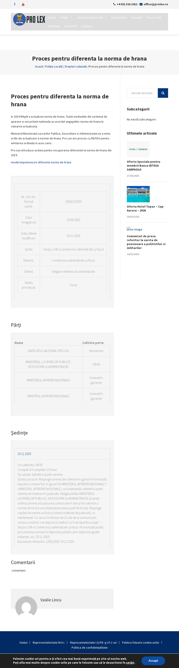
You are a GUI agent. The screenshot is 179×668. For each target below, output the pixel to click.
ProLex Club (154, 17)
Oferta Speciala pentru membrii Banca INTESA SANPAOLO (143, 165)
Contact (86, 26)
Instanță (136, 17)
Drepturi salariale (76, 66)
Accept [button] (153, 661)
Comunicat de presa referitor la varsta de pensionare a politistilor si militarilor (146, 242)
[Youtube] (23, 4)
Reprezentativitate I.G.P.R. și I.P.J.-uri (93, 642)
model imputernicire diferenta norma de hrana (41, 162)
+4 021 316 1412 (127, 4)
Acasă (52, 17)
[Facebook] (14, 4)
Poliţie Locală (53, 66)
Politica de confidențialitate (90, 647)
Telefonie (54, 26)
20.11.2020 (24, 454)
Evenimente (119, 17)
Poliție (64, 17)
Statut (23, 642)
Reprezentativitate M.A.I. (49, 642)
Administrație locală (90, 17)
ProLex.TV (70, 26)
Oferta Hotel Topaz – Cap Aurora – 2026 (145, 208)
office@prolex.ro (156, 4)
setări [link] (130, 663)
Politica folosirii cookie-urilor (140, 642)
